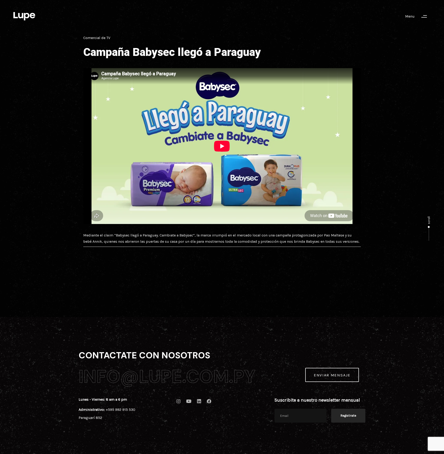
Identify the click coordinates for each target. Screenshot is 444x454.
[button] (418, 16)
